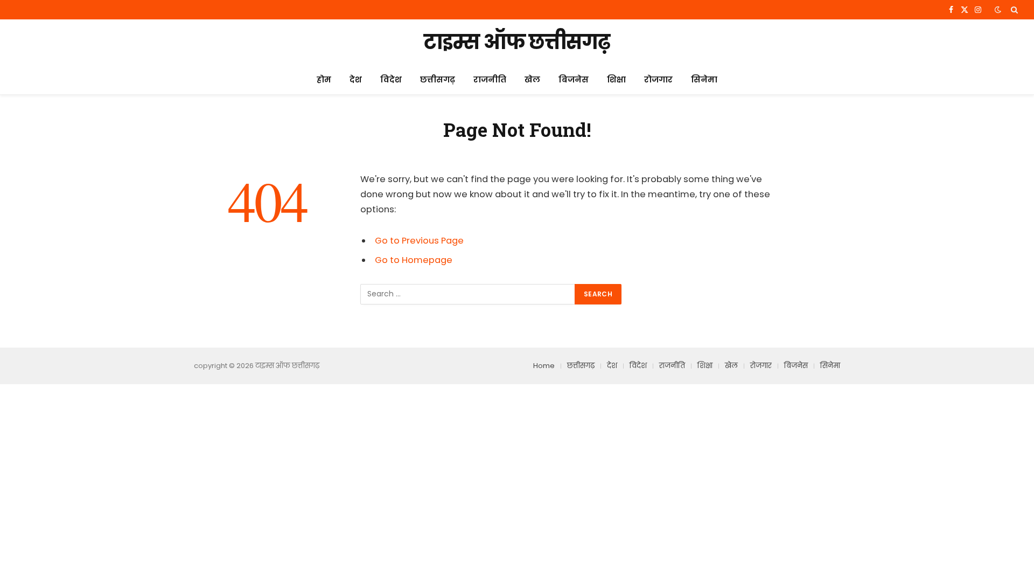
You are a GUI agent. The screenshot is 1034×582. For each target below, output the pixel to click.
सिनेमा (704, 79)
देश (356, 79)
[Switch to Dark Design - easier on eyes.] (998, 9)
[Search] (1013, 9)
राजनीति (489, 79)
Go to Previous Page (419, 240)
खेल (532, 79)
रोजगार (658, 79)
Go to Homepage (413, 260)
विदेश (391, 79)
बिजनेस (573, 79)
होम (324, 79)
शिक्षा (616, 79)
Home (544, 366)
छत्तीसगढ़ (437, 79)
